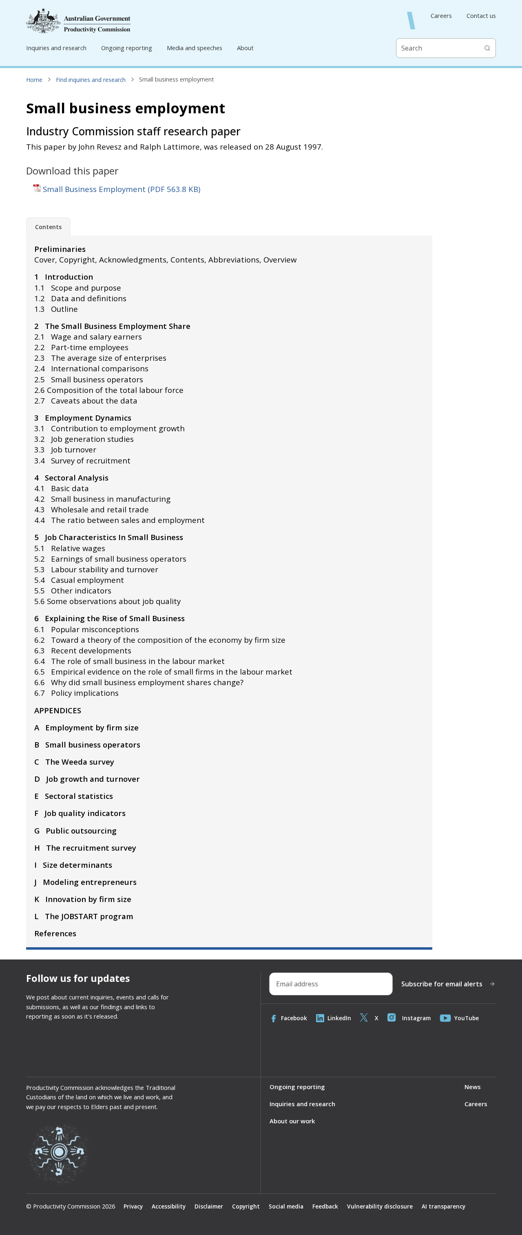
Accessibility (169, 1206)
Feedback (325, 1206)
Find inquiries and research (91, 80)
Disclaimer (209, 1206)
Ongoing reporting (126, 48)
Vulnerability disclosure (380, 1206)
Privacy (133, 1206)
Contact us (481, 16)
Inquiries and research (56, 48)
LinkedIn (339, 1018)
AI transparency (443, 1206)
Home (34, 80)
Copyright (246, 1206)
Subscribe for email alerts (441, 983)
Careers (441, 16)
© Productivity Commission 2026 (70, 1206)
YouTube (466, 1018)
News (472, 1087)
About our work (292, 1121)
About (245, 48)
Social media (286, 1206)
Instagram (416, 1018)
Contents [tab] (48, 227)
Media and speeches (194, 48)
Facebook (294, 1018)
